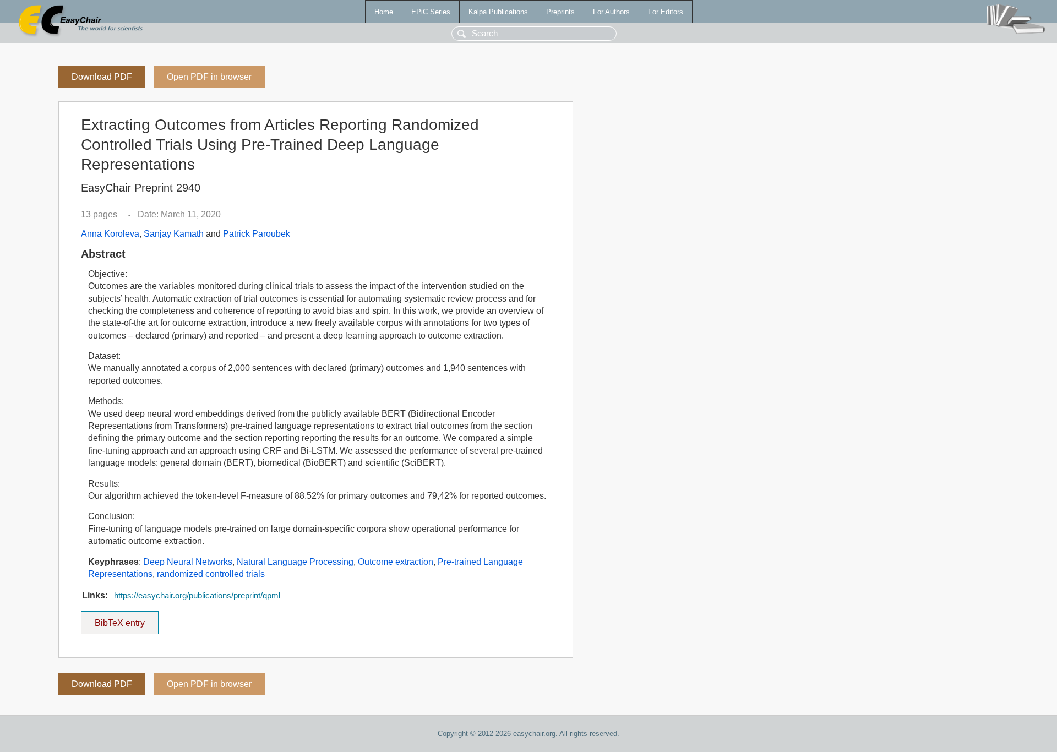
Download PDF (102, 76)
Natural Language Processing (295, 561)
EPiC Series (430, 12)
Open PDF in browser (209, 76)
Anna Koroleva (110, 233)
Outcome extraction (395, 561)
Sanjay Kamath (174, 233)
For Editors (665, 12)
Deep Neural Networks (187, 561)
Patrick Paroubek (256, 233)
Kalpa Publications (498, 12)
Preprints (560, 12)
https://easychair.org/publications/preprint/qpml (197, 595)
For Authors (611, 12)
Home (383, 12)
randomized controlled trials (211, 574)
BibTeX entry (127, 619)
